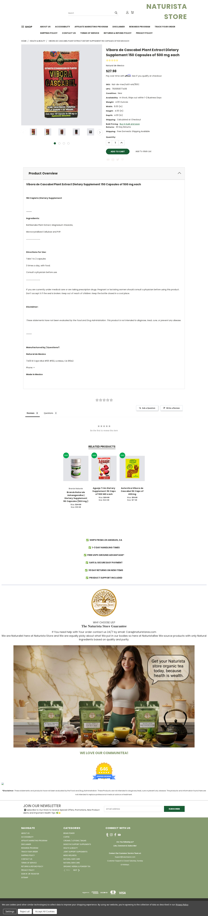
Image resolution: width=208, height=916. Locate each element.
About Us (45, 26)
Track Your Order (165, 26)
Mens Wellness (70, 855)
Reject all (25, 911)
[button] (104, 696)
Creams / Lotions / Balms (74, 840)
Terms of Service (89, 33)
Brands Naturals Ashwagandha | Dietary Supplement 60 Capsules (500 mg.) (75, 497)
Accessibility (62, 26)
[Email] (108, 159)
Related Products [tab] (101, 447)
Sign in (24, 874)
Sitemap (24, 877)
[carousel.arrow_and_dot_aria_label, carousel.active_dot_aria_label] (55, 143)
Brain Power (69, 833)
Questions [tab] (48, 413)
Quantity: (111, 137)
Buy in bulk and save (130, 124)
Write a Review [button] (173, 408)
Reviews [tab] (30, 413)
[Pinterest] (122, 159)
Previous (23, 132)
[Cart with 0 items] (132, 12)
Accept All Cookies (45, 911)
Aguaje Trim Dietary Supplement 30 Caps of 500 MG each (104, 491)
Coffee (66, 837)
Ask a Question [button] (148, 408)
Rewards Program (139, 26)
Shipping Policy (48, 33)
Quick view (75, 465)
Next (100, 132)
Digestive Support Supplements (77, 844)
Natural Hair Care (71, 859)
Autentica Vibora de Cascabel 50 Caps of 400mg (132, 491)
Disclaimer (118, 26)
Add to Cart (76, 470)
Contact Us (69, 33)
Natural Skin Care (71, 863)
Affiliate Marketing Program (91, 26)
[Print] (112, 159)
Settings (10, 911)
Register (35, 874)
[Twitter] (117, 159)
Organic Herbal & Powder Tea (76, 866)
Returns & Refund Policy (117, 33)
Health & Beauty (70, 848)
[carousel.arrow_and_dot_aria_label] (59, 143)
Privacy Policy (144, 33)
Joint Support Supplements (75, 851)
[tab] (104, 173)
